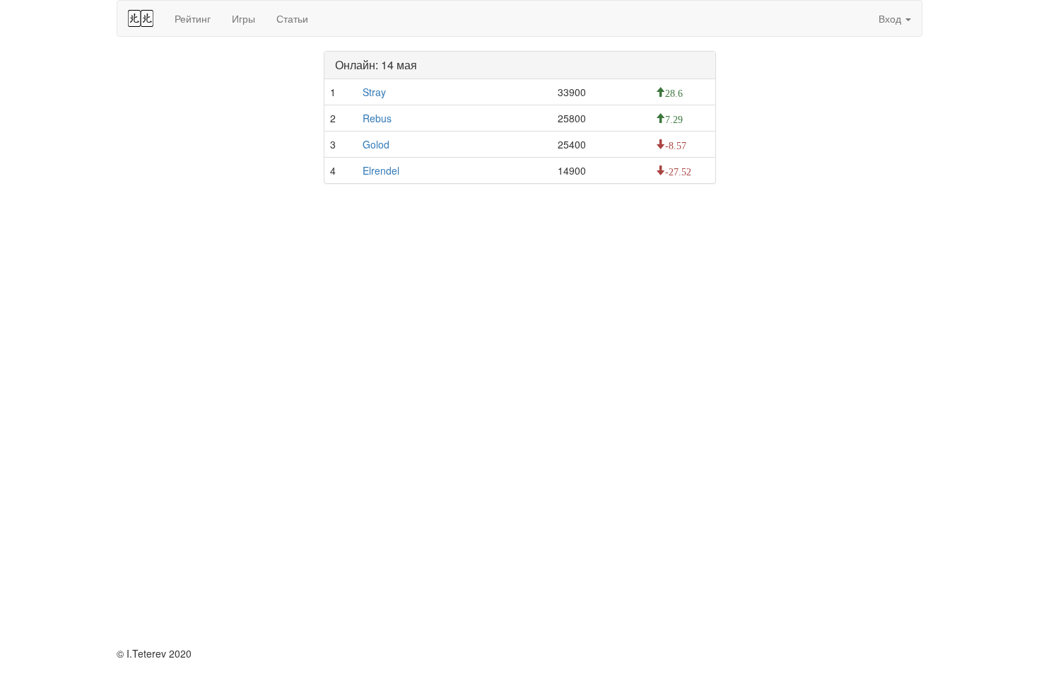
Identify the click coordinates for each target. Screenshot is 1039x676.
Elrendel (381, 170)
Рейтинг (193, 18)
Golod (376, 144)
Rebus (377, 118)
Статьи (292, 18)
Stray (374, 92)
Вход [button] (891, 18)
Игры (243, 18)
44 (140, 18)
